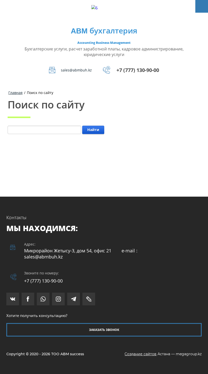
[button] (104, 329)
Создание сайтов (141, 354)
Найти (93, 129)
